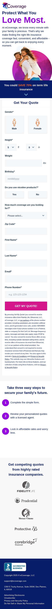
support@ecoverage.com (15, 581)
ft (18, 147)
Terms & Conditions (19, 356)
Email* (8, 271)
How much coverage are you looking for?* (24, 206)
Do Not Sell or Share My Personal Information (24, 603)
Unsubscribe (9, 598)
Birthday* (10, 171)
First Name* (11, 240)
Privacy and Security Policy (16, 601)
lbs (44, 163)
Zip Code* (10, 224)
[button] (11, 147)
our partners (24, 320)
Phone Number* (13, 287)
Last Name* (11, 256)
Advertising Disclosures (14, 595)
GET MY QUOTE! (26, 306)
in (39, 147)
